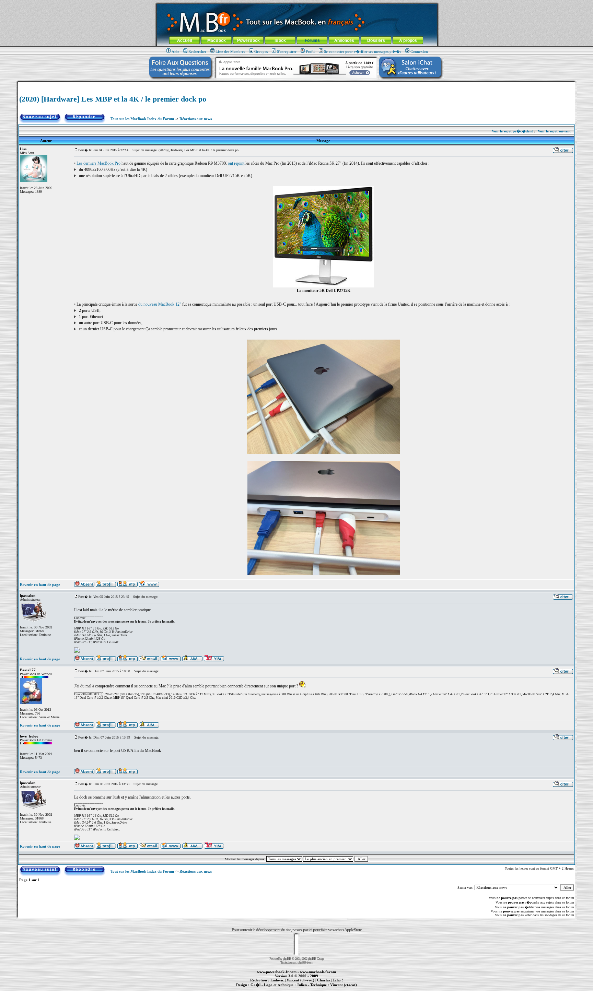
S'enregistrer (286, 51)
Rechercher (197, 51)
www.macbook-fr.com (318, 972)
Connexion (419, 51)
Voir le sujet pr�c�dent (512, 131)
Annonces (344, 40)
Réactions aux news (195, 119)
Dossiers (376, 40)
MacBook (216, 40)
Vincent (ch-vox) (300, 980)
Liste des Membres (230, 51)
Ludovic (277, 980)
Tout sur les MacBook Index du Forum (142, 119)
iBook (280, 40)
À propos (408, 40)
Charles (323, 980)
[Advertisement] (296, 84)
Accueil (184, 40)
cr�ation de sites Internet (341, 989)
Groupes (261, 51)
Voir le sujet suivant (554, 131)
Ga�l (255, 985)
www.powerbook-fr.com (276, 972)
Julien (302, 985)
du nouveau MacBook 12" (159, 304)
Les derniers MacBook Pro (98, 163)
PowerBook (248, 40)
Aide (175, 51)
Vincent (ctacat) (343, 985)
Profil (310, 51)
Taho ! (338, 980)
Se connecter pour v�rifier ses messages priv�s (362, 51)
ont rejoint (236, 163)
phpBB (287, 958)
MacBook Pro (272, 989)
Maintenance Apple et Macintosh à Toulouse (307, 989)
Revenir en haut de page (40, 584)
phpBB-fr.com (305, 962)
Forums (312, 40)
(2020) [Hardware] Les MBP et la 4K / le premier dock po (112, 99)
